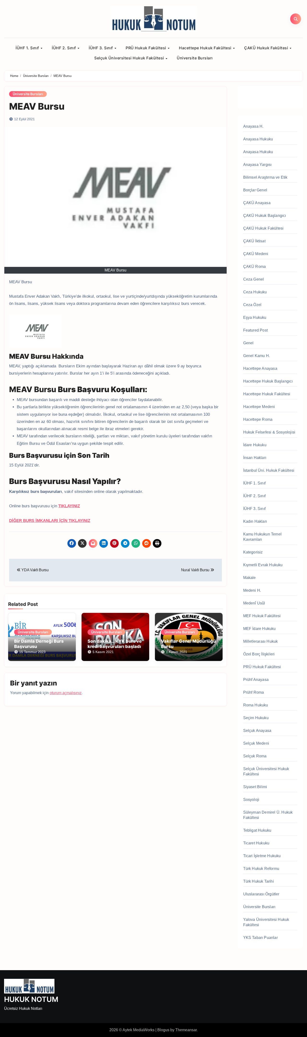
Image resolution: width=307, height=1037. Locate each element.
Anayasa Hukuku (258, 139)
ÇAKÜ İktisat (254, 241)
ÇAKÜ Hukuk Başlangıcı (264, 216)
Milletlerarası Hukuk (260, 641)
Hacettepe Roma (258, 419)
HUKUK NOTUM (31, 999)
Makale (249, 578)
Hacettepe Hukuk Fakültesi (205, 47)
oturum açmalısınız (66, 693)
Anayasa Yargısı (257, 165)
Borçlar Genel (255, 190)
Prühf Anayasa (256, 680)
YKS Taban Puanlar (260, 938)
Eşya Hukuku (254, 317)
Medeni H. (252, 590)
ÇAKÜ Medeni (255, 254)
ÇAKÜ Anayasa (257, 203)
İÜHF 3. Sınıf (101, 47)
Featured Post (255, 330)
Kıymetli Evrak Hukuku (263, 565)
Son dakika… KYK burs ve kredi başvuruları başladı (115, 644)
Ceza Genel (253, 279)
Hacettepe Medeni (259, 407)
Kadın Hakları (255, 521)
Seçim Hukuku (256, 718)
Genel (248, 343)
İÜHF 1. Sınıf (28, 47)
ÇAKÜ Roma (254, 266)
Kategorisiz (253, 552)
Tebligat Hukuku (257, 830)
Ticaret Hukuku (256, 843)
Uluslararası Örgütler (261, 894)
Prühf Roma (253, 692)
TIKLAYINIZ (69, 506)
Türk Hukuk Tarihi (258, 881)
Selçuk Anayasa (257, 731)
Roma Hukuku (255, 705)
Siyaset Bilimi (255, 787)
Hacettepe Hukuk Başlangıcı (268, 381)
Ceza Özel (252, 305)
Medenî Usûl (254, 603)
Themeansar (186, 1030)
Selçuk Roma (255, 756)
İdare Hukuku (254, 445)
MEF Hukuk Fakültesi (262, 616)
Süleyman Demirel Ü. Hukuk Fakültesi (268, 815)
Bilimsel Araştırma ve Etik (265, 177)
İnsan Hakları (254, 458)
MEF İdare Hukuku (259, 629)
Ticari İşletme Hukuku (262, 856)
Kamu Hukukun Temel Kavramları (262, 536)
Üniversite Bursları (195, 58)
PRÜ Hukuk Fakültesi (146, 47)
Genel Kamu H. (256, 356)
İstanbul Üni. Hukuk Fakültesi (269, 470)
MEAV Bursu (37, 106)
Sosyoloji (251, 800)
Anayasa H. (253, 126)
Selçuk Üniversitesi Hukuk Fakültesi (129, 58)
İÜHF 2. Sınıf (64, 47)
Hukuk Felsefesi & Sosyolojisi (269, 432)
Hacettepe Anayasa (260, 368)
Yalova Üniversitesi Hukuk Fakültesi (266, 922)
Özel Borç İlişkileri (259, 654)
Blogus (163, 1030)
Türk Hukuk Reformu (261, 869)
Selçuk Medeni (256, 743)
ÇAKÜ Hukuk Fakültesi (266, 47)
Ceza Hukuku (255, 292)
